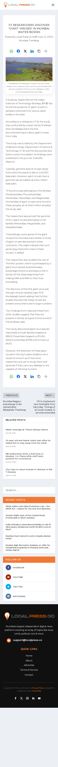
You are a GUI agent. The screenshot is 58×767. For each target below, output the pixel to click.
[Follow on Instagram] (27, 698)
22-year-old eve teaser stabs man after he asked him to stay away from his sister (28, 441)
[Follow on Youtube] (39, 698)
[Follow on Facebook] (15, 698)
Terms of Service (29, 670)
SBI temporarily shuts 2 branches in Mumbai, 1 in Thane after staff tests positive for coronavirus (24, 456)
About (29, 660)
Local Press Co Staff (26, 37)
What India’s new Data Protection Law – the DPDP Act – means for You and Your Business (28, 507)
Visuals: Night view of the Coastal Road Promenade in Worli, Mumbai (25, 516)
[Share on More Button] (46, 51)
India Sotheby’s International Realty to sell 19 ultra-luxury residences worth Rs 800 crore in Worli (28, 527)
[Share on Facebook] (18, 51)
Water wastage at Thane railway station (27, 429)
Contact (29, 675)
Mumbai (23, 40)
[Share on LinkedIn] (32, 51)
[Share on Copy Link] (39, 51)
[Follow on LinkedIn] (33, 698)
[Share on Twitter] (25, 51)
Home (29, 655)
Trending (34, 40)
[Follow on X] (21, 698)
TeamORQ (36, 691)
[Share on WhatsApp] (11, 51)
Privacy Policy (37, 688)
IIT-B (44, 103)
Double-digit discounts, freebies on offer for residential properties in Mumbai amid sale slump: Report (28, 547)
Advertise (29, 665)
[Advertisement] (29, 737)
